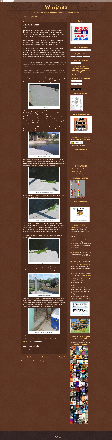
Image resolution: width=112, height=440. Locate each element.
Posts (74, 81)
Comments (75, 84)
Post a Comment (29, 350)
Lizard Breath (50, 339)
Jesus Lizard (42, 339)
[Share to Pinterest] (41, 341)
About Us (34, 17)
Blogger (59, 437)
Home (25, 17)
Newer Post (26, 357)
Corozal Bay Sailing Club (78, 174)
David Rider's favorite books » (83, 426)
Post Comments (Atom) (37, 361)
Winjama (56, 7)
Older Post (62, 357)
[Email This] (35, 341)
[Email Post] (30, 341)
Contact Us (74, 74)
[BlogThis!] (36, 341)
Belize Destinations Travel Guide (80, 169)
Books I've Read (80, 344)
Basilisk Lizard (32, 339)
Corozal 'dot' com (75, 171)
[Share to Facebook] (39, 341)
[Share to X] (38, 341)
